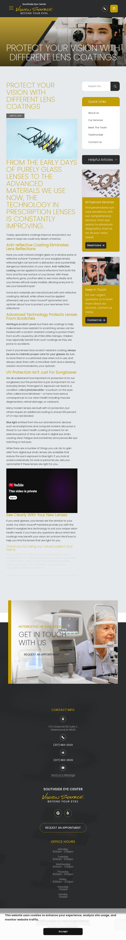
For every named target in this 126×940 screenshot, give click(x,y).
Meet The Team (97, 127)
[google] (58, 813)
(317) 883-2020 (63, 744)
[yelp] (68, 813)
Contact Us (95, 142)
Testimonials (95, 135)
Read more (94, 245)
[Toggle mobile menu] (11, 8)
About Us (93, 113)
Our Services (95, 120)
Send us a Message (63, 775)
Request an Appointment (42, 654)
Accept (63, 931)
